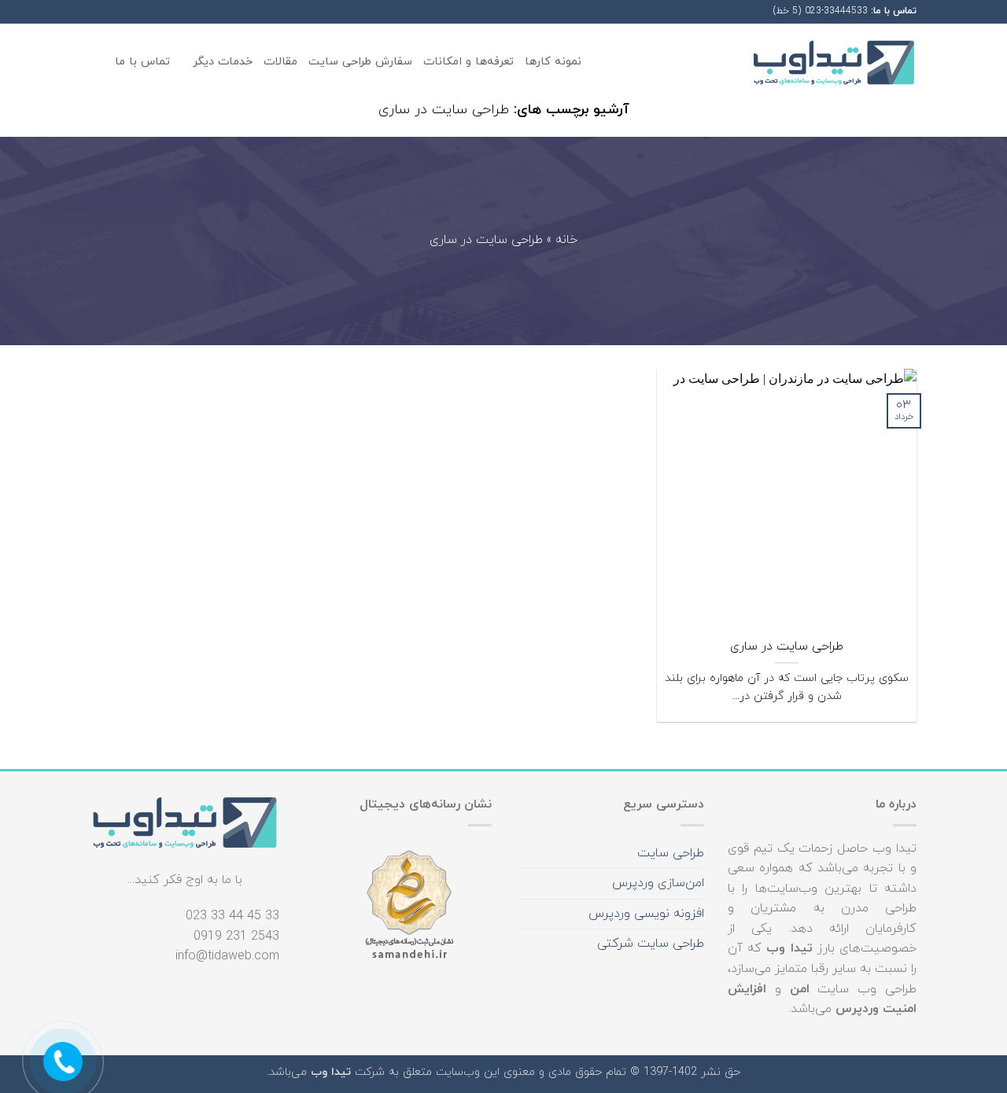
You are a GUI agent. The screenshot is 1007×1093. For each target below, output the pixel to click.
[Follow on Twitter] (113, 11)
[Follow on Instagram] (128, 11)
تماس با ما (142, 61)
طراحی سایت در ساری (786, 647)
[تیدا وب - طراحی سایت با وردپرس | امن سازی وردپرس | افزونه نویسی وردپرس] (834, 62)
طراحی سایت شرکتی (650, 943)
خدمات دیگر (223, 61)
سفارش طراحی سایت (360, 61)
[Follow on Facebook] (143, 11)
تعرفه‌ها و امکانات (468, 61)
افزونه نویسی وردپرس (646, 913)
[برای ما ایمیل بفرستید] (98, 11)
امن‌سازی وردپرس (658, 883)
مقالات (280, 61)
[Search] (97, 62)
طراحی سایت (670, 853)
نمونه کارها (553, 61)
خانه (566, 240)
